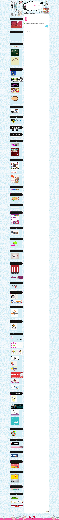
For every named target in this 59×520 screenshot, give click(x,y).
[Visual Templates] (47, 511)
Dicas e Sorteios (32, 5)
